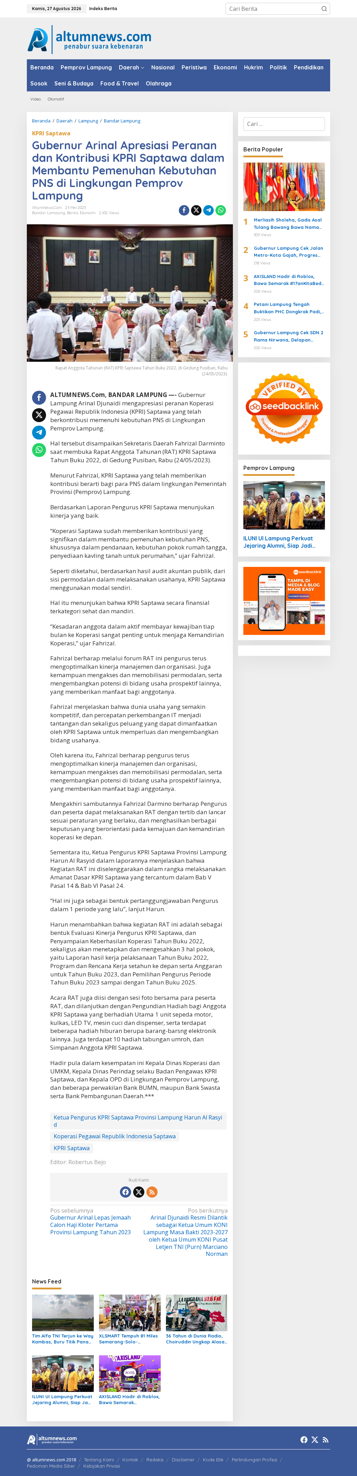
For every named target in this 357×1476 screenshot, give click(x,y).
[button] (324, 9)
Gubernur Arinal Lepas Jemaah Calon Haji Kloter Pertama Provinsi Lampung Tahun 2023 (90, 1221)
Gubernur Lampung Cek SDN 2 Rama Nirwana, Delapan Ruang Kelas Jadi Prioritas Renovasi (288, 337)
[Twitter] (138, 1192)
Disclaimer (183, 1459)
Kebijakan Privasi (101, 1466)
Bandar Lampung (48, 212)
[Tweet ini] (196, 210)
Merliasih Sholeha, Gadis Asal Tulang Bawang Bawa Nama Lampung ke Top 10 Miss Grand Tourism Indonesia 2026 (289, 224)
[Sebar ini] (184, 210)
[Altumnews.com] (89, 39)
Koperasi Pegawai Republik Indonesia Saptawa (115, 1136)
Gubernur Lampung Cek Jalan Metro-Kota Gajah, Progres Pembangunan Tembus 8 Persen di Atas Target (288, 252)
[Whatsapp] (220, 210)
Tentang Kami (99, 1459)
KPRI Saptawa (51, 133)
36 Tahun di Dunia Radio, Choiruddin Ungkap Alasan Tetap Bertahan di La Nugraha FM (196, 1339)
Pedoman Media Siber (51, 1466)
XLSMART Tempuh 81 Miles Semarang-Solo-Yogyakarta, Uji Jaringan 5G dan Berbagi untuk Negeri (128, 1339)
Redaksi (155, 1459)
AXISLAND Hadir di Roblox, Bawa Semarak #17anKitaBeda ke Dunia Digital (129, 1400)
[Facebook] (125, 1192)
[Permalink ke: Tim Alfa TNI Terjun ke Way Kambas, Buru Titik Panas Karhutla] (63, 1312)
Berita (72, 212)
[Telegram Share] (208, 210)
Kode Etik (213, 1459)
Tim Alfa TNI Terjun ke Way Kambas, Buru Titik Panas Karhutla (62, 1339)
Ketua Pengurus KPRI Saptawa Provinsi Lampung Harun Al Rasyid (138, 1121)
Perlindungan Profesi (254, 1459)
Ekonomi (88, 212)
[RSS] (152, 1192)
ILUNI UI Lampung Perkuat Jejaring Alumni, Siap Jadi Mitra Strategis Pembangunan (62, 1400)
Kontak (130, 1459)
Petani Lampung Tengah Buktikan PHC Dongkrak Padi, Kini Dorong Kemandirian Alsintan (287, 308)
